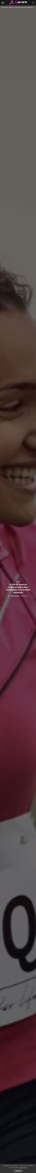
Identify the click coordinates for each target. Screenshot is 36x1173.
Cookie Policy (23, 1167)
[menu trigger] (3, 3)
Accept (18, 1171)
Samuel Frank (15, 596)
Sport (18, 581)
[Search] (33, 3)
